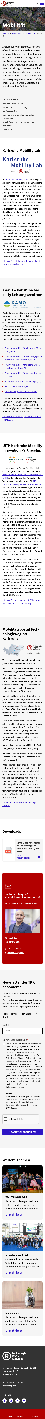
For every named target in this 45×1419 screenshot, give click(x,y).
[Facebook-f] (4, 1400)
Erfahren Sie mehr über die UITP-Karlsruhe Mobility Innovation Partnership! (21, 601)
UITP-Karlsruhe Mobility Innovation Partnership (18, 117)
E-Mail (6, 1025)
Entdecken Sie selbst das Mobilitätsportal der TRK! (21, 804)
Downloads (7, 129)
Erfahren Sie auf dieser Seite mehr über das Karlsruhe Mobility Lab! (22, 262)
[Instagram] (11, 1400)
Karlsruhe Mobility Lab (13, 103)
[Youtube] (24, 1400)
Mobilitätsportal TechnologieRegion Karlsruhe (18, 124)
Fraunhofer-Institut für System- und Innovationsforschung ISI (22, 366)
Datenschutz (21, 1416)
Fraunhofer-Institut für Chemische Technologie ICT (23, 350)
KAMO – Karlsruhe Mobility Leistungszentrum (15, 109)
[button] (37, 4)
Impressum (34, 1416)
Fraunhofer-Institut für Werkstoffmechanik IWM (23, 374)
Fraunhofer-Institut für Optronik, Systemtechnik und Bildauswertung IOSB (23, 358)
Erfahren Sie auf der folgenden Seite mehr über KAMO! (21, 418)
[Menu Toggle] (42, 3)
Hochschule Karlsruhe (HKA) (17, 386)
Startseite (5, 33)
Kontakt (10, 1416)
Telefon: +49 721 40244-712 (14, 1382)
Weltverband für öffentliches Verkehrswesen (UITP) (22, 476)
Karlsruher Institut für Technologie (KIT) (23, 381)
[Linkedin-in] (17, 1400)
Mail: (10, 1386)
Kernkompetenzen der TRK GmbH (23, 33)
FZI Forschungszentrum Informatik (21, 391)
